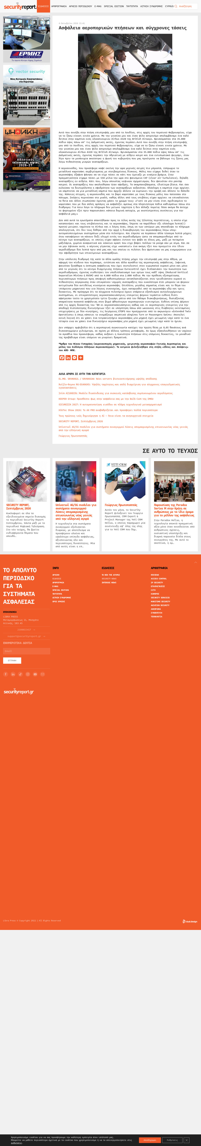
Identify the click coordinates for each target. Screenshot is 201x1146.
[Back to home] (22, 6)
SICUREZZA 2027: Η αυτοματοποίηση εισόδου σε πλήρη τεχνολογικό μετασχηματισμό (110, 404)
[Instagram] (27, 674)
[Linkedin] (13, 674)
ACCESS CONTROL (159, 578)
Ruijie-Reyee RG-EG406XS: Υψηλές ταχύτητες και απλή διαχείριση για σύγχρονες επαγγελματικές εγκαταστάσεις (119, 386)
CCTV (153, 590)
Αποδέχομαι (150, 1140)
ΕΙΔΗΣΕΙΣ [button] (43, 6)
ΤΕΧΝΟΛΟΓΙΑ (156, 616)
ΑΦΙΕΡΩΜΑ (156, 609)
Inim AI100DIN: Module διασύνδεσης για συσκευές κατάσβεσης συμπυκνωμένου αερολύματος (116, 393)
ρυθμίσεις (16, 1143)
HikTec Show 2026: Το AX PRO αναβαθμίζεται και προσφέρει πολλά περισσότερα (108, 410)
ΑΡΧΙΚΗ (31, 6)
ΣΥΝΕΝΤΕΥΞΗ (156, 612)
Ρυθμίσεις (172, 1140)
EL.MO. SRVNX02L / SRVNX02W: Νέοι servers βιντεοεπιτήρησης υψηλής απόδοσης (108, 379)
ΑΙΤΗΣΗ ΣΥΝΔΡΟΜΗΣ (151, 6)
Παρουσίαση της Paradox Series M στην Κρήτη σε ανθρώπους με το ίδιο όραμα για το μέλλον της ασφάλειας (174, 510)
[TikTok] (20, 674)
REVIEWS (155, 575)
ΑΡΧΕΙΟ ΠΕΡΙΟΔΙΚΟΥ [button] (80, 6)
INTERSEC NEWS (109, 582)
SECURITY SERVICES (160, 597)
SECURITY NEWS (109, 578)
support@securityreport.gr (24, 636)
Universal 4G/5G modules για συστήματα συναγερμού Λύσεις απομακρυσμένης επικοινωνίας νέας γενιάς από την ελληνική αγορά (123, 428)
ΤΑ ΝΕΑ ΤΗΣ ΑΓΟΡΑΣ (111, 575)
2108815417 (24, 629)
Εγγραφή (12, 660)
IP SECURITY (157, 582)
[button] (195, 562)
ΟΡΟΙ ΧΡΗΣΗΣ (58, 601)
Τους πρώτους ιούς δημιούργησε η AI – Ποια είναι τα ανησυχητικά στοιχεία (106, 416)
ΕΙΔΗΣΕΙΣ (56, 578)
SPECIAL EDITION (114, 6)
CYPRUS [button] (169, 6)
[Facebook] (5, 674)
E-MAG (98, 6)
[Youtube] (35, 674)
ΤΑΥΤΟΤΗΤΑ (132, 6)
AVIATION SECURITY (160, 605)
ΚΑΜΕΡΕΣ (155, 593)
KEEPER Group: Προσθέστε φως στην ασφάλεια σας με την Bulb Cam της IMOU (106, 399)
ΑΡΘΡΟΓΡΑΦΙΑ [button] (59, 6)
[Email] (42, 674)
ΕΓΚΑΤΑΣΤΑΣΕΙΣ (158, 586)
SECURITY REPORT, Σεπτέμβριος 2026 (81, 421)
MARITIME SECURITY (160, 601)
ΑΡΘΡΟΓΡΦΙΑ (58, 582)
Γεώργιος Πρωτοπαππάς (73, 436)
